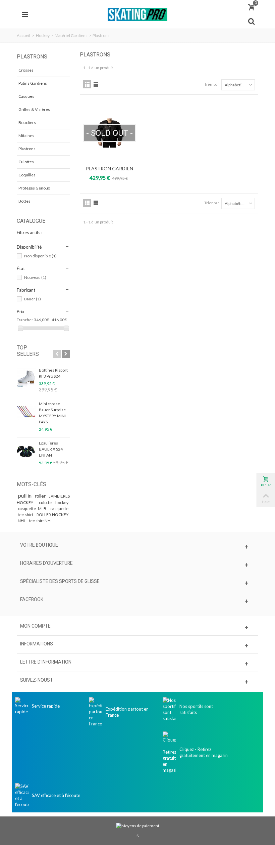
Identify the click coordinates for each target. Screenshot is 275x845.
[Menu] (25, 14)
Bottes (24, 201)
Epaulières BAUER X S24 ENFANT (51, 449)
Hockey (43, 35)
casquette (59, 508)
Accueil (23, 35)
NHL (22, 520)
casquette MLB (33, 508)
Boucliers (27, 122)
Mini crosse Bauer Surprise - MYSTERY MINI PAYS (53, 412)
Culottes (26, 161)
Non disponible (40, 255)
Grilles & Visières (34, 109)
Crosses (26, 70)
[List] (96, 84)
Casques (26, 96)
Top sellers (28, 350)
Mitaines (26, 135)
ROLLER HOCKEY (52, 514)
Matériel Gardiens (71, 35)
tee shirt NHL (41, 520)
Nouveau (35, 277)
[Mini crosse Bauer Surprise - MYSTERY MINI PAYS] (26, 411)
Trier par (211, 84)
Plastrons (27, 148)
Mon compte (35, 626)
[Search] (251, 21)
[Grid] (87, 84)
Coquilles (27, 174)
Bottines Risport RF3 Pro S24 (53, 373)
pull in (25, 495)
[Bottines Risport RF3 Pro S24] (26, 378)
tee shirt (26, 514)
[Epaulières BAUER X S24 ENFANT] (26, 451)
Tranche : (25, 319)
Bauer (32, 298)
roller (41, 496)
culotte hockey (53, 502)
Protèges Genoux (34, 188)
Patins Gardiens (32, 83)
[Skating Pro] (137, 13)
